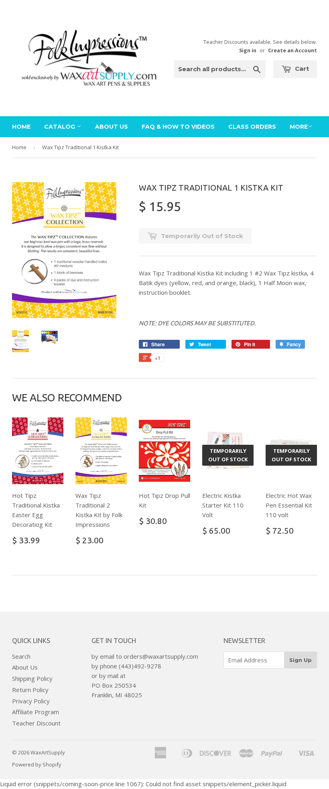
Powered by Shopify (36, 764)
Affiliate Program (35, 712)
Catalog (60, 126)
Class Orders (252, 126)
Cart (301, 68)
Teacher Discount (36, 723)
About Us (111, 126)
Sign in (247, 50)
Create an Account (292, 50)
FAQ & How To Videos (178, 126)
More (299, 126)
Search (21, 656)
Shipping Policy (32, 678)
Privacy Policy (31, 701)
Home (21, 126)
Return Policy (30, 690)
